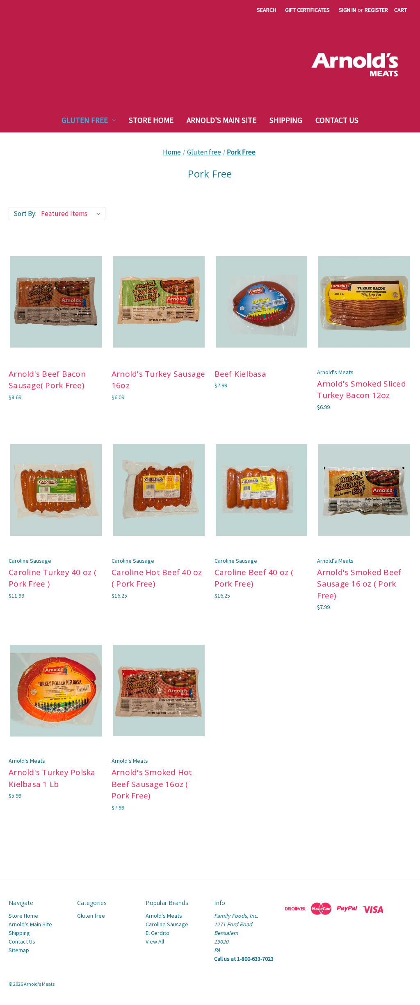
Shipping (285, 120)
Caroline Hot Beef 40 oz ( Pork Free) (157, 578)
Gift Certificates (307, 10)
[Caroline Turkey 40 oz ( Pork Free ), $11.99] (56, 490)
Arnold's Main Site (221, 120)
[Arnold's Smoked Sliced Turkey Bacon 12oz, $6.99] (364, 301)
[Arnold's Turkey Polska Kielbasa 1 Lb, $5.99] (56, 690)
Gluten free (85, 120)
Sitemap (19, 950)
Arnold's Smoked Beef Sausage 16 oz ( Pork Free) (359, 584)
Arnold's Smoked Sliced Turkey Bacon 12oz (361, 389)
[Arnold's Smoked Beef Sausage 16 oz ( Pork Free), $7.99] (364, 490)
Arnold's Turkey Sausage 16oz (158, 379)
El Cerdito (157, 933)
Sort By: (25, 213)
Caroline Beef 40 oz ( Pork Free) (254, 578)
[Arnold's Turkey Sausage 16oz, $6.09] (159, 301)
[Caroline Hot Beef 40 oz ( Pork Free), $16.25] (159, 490)
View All (155, 941)
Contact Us (336, 120)
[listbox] (72, 213)
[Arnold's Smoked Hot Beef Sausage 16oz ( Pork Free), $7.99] (159, 690)
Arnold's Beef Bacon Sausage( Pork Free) (47, 379)
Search (266, 10)
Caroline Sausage (167, 924)
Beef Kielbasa (240, 373)
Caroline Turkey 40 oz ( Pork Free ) (52, 578)
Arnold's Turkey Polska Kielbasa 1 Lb (52, 778)
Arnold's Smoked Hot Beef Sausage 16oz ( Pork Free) (152, 784)
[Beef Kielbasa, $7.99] (262, 301)
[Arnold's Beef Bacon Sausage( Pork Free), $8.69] (56, 301)
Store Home (151, 120)
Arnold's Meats (164, 915)
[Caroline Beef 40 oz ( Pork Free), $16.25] (262, 490)
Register (376, 10)
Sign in (347, 10)
